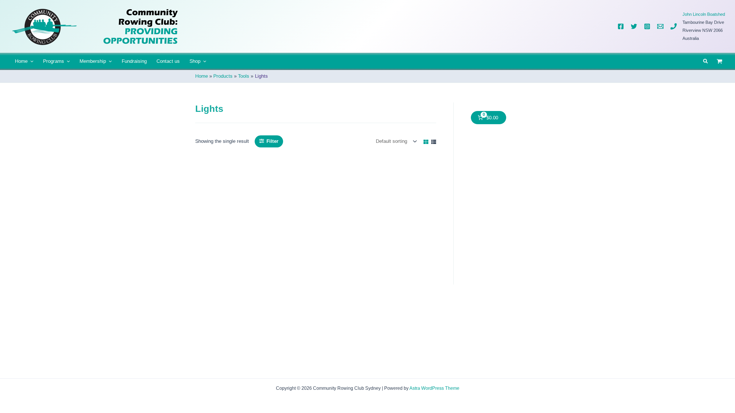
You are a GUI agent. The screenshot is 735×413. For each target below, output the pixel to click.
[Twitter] (634, 26)
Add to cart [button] (257, 283)
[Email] (660, 26)
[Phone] (673, 26)
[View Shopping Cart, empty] (719, 61)
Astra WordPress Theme (434, 388)
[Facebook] (621, 26)
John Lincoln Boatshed (703, 14)
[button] (30, 61)
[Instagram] (647, 26)
